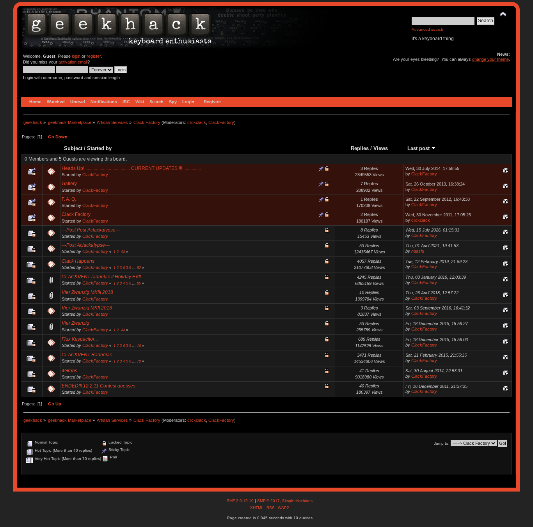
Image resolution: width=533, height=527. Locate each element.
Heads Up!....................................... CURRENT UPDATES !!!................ (131, 168)
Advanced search (427, 29)
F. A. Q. (69, 199)
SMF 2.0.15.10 (241, 501)
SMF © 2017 (268, 501)
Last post (419, 148)
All (123, 252)
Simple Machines (297, 501)
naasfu (417, 251)
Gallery (69, 183)
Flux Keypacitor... (80, 339)
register (94, 56)
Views (380, 148)
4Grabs (69, 370)
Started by (99, 148)
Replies (360, 148)
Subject (73, 148)
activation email (73, 62)
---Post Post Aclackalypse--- (91, 230)
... (134, 268)
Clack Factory (76, 214)
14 (139, 346)
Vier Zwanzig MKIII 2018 (87, 292)
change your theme (490, 59)
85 (139, 283)
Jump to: (441, 443)
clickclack (196, 122)
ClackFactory (221, 122)
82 (139, 268)
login (76, 56)
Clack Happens (78, 261)
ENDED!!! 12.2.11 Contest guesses (98, 386)
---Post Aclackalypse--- (86, 245)
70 (139, 361)
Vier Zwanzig (75, 323)
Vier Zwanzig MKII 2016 (87, 308)
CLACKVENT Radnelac (87, 354)
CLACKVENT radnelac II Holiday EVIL (102, 276)
